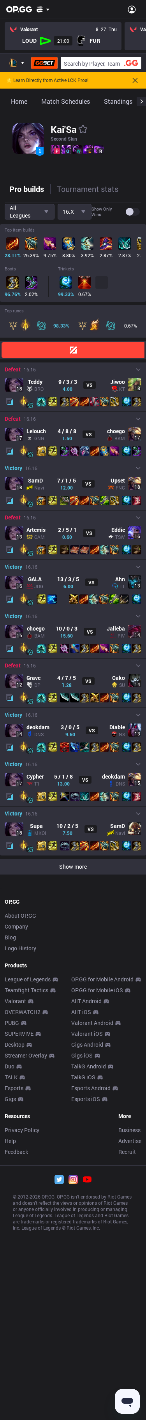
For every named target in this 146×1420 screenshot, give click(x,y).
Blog (10, 937)
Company (16, 926)
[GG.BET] (44, 63)
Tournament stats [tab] (87, 189)
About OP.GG (20, 915)
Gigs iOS (82, 1055)
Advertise (129, 1141)
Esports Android (91, 1088)
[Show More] (43, 9)
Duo (9, 1066)
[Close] (135, 80)
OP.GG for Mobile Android (102, 979)
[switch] (133, 212)
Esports (14, 1088)
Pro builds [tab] (26, 189)
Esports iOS (85, 1099)
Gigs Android (87, 1044)
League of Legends (28, 979)
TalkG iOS (83, 1077)
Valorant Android (92, 1022)
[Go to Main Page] (19, 9)
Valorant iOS (87, 1033)
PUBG (12, 1022)
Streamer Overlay (26, 1055)
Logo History (20, 948)
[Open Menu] (132, 9)
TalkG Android (88, 1066)
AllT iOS (81, 1012)
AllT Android (86, 1001)
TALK (11, 1077)
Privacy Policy (22, 1130)
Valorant (15, 1001)
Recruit (127, 1151)
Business (129, 1130)
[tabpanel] (73, 538)
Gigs (10, 1099)
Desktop (15, 1044)
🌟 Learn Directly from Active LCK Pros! (47, 80)
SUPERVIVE (19, 1033)
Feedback (16, 1151)
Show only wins (101, 211)
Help (10, 1141)
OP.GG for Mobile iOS (97, 990)
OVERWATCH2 (22, 1012)
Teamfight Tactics (26, 990)
